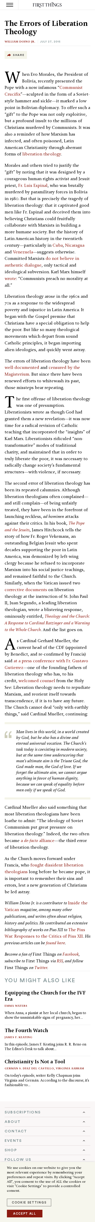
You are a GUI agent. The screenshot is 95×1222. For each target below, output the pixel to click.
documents (36, 589)
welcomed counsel (36, 680)
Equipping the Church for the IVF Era (45, 995)
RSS (60, 961)
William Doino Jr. (20, 41)
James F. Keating (19, 1037)
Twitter (40, 967)
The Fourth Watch (26, 1030)
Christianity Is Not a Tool (35, 1061)
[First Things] (47, 5)
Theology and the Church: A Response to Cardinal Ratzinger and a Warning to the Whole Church (47, 623)
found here (55, 942)
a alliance (37, 840)
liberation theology (41, 154)
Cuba (58, 245)
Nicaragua (74, 245)
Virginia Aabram (70, 1068)
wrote (10, 278)
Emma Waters (16, 1005)
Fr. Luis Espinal (33, 185)
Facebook (70, 954)
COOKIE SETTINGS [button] (29, 1202)
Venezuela (23, 252)
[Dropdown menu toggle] (47, 1112)
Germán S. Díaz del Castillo (29, 1068)
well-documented (22, 367)
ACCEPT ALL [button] (24, 1213)
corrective (14, 589)
